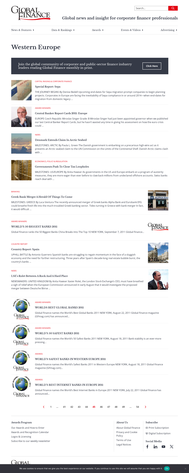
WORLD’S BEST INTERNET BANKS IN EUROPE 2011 (69, 384)
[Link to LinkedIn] (155, 446)
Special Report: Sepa (47, 86)
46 (101, 406)
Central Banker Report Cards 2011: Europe (61, 113)
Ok (167, 468)
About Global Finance (128, 427)
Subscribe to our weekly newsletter (30, 441)
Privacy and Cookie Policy (126, 434)
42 (71, 406)
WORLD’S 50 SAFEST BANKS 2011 (57, 333)
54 (137, 406)
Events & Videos (131, 30)
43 (79, 406)
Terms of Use (123, 440)
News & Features (21, 30)
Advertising (168, 30)
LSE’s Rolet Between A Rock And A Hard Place (39, 276)
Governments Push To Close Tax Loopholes (62, 166)
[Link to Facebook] (147, 446)
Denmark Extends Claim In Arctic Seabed (61, 140)
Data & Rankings (62, 30)
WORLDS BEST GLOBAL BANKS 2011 (59, 307)
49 (123, 406)
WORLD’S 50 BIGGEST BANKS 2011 (34, 226)
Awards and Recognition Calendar (30, 432)
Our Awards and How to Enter (27, 427)
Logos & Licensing (21, 436)
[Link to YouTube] (163, 446)
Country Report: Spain (25, 249)
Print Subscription (159, 427)
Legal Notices (123, 444)
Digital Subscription (160, 433)
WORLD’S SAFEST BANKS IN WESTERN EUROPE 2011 (70, 359)
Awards (96, 30)
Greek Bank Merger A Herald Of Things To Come (41, 196)
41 (64, 406)
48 (116, 406)
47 (108, 406)
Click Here (152, 66)
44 (86, 406)
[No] (185, 468)
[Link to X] (171, 446)
